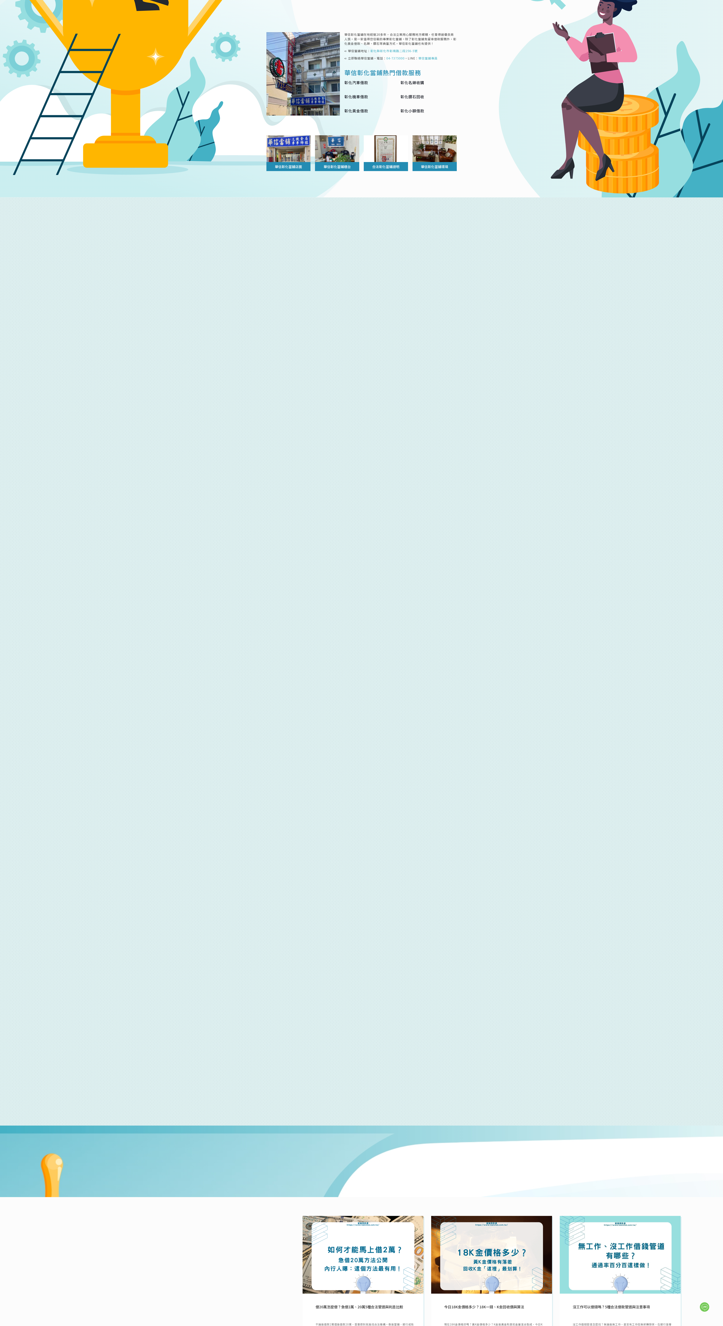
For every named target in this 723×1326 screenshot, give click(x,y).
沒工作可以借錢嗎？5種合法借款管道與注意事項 (611, 1306)
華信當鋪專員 (428, 58)
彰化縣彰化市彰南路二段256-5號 (394, 51)
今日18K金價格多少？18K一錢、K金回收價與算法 (484, 1306)
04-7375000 (395, 58)
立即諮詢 (189, 1175)
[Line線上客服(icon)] (704, 1307)
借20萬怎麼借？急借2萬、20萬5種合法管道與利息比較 (359, 1306)
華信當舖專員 (600, 364)
